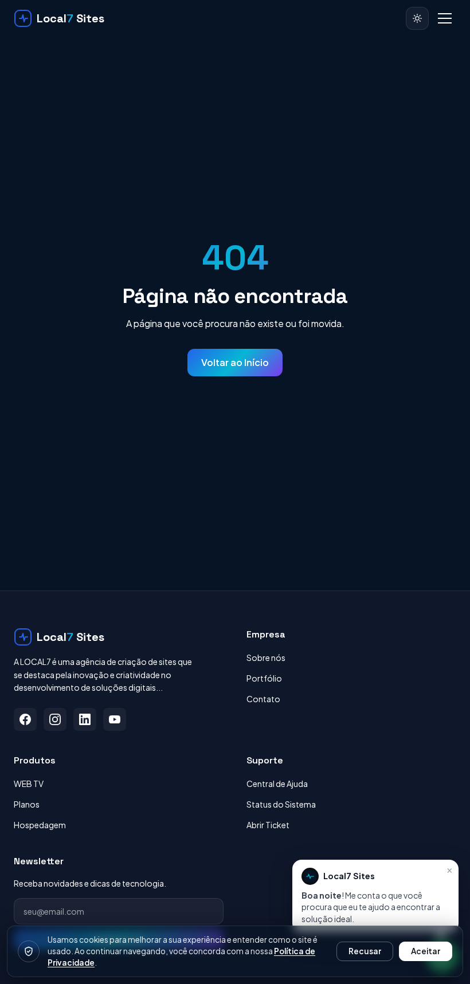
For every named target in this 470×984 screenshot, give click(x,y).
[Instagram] (55, 719)
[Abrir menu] (444, 18)
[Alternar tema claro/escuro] (417, 18)
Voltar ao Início (235, 362)
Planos (27, 804)
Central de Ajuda (277, 783)
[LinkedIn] (84, 719)
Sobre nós (265, 657)
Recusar (364, 951)
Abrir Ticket (267, 825)
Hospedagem (40, 825)
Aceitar (425, 951)
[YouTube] (114, 719)
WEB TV (29, 783)
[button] (375, 896)
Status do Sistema (281, 804)
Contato (263, 699)
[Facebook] (25, 719)
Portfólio (264, 678)
